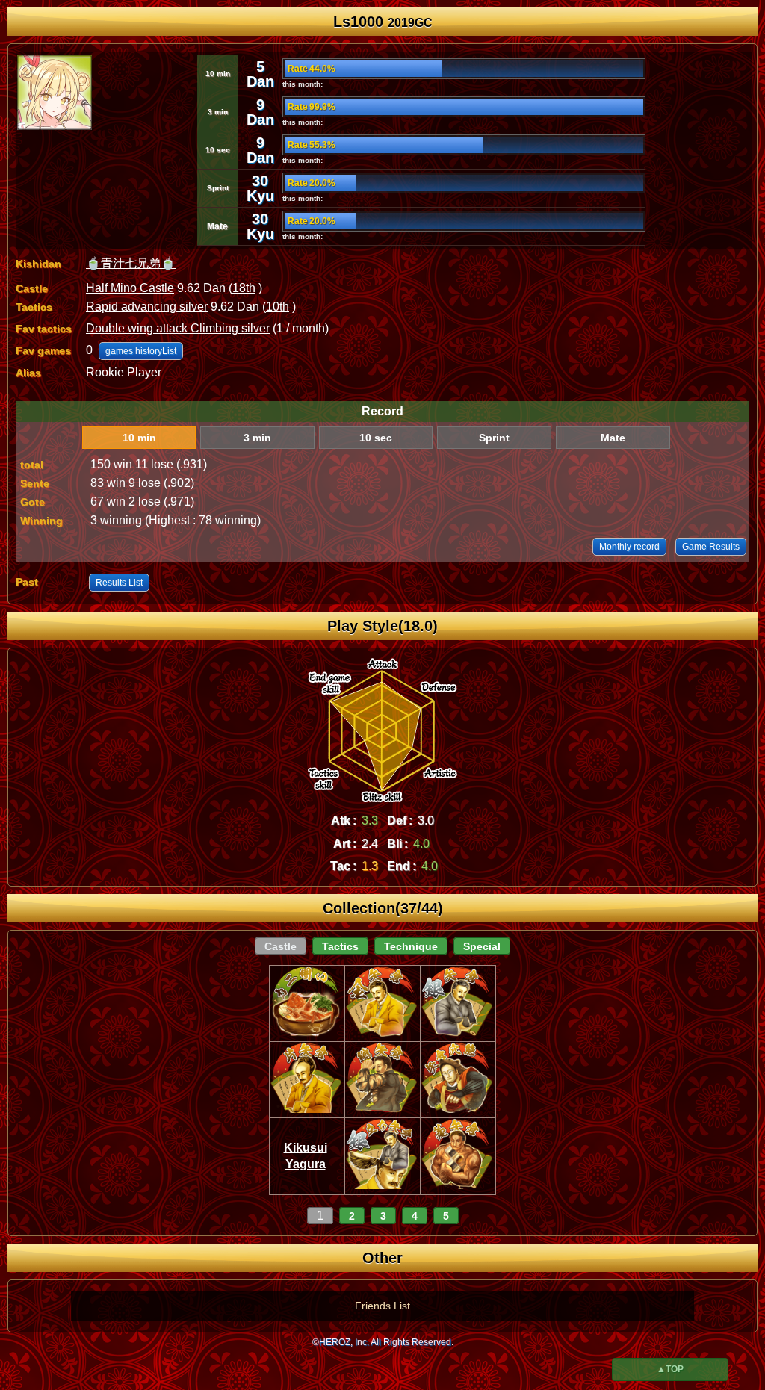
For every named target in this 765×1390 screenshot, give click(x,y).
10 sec (375, 438)
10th (277, 306)
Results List (119, 582)
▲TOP (670, 1369)
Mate (613, 438)
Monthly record (629, 547)
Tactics (340, 946)
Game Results (711, 547)
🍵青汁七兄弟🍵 (131, 263)
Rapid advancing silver (147, 306)
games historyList (140, 351)
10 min (139, 438)
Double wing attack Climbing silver (178, 328)
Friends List (382, 1306)
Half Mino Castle (130, 288)
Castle (280, 946)
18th (243, 288)
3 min (257, 438)
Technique (411, 946)
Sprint (494, 438)
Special (482, 946)
